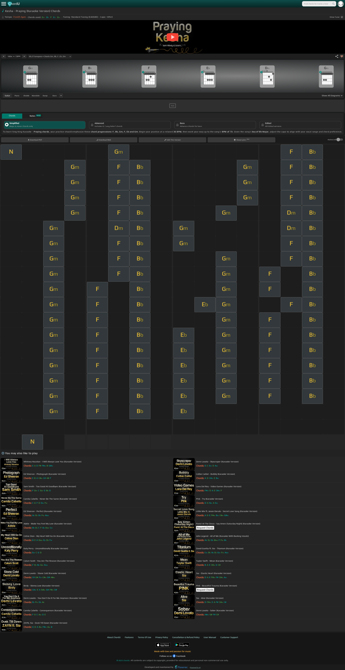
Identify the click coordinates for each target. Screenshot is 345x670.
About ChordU (114, 637)
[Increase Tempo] (24, 56)
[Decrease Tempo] (3, 56)
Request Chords (205, 527)
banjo (45, 96)
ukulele (26, 96)
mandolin (36, 96)
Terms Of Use (144, 637)
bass (55, 96)
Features (129, 637)
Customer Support (229, 637)
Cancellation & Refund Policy (185, 637)
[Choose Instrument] (61, 95)
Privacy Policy (161, 637)
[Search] (333, 3)
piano (17, 96)
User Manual (210, 637)
